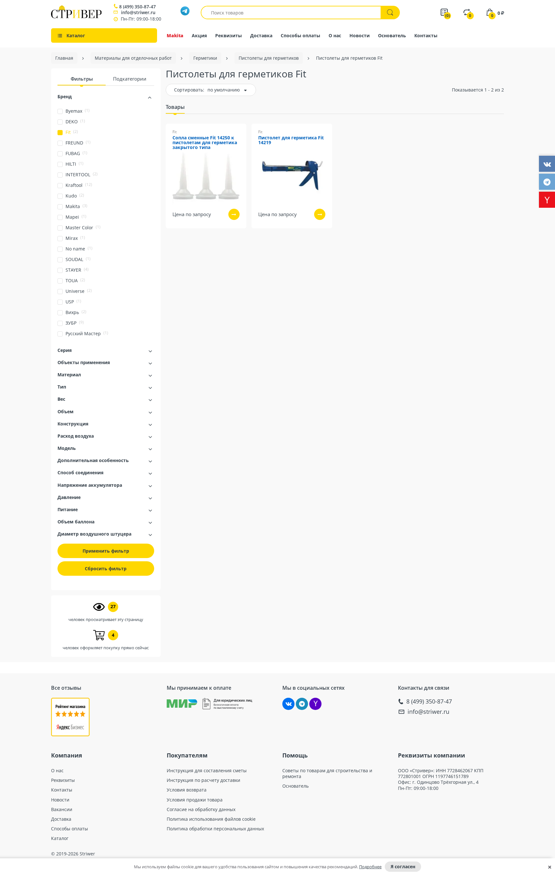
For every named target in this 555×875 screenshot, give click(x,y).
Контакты (425, 35)
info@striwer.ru (138, 12)
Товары (175, 106)
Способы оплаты (300, 35)
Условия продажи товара (195, 800)
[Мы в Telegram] (302, 704)
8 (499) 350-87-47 (137, 7)
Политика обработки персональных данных (215, 829)
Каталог (59, 838)
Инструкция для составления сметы (207, 771)
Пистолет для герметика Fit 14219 (291, 140)
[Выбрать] (234, 214)
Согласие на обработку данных (201, 809)
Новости (359, 35)
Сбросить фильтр (106, 568)
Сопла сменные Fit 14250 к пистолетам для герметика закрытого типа (204, 142)
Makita (175, 35)
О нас (335, 35)
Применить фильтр (106, 551)
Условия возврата (187, 790)
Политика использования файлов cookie (211, 819)
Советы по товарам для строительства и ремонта (327, 773)
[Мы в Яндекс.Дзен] (315, 704)
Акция (199, 35)
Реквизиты (228, 35)
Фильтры (82, 78)
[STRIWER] (76, 16)
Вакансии (61, 809)
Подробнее (370, 867)
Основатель (392, 35)
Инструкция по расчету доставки (203, 780)
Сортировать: (189, 90)
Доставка (261, 35)
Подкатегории (129, 78)
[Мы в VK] (288, 704)
